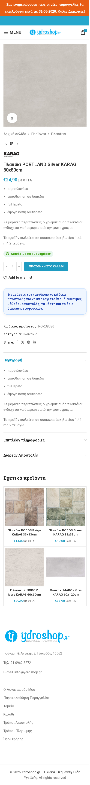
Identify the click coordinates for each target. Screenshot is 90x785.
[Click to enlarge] (12, 118)
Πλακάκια (58, 134)
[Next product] (17, 144)
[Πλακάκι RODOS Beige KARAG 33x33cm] (24, 507)
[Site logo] (45, 32)
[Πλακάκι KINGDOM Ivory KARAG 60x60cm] (24, 567)
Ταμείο (8, 706)
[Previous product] (6, 144)
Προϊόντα (38, 134)
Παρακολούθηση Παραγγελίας (26, 698)
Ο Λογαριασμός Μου (19, 690)
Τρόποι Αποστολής (18, 723)
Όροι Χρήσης (13, 739)
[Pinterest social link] (29, 342)
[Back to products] (12, 144)
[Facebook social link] (17, 342)
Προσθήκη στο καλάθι (46, 266)
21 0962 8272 (21, 663)
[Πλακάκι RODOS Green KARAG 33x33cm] (65, 507)
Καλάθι (8, 714)
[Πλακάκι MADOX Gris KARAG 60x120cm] (65, 567)
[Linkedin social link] (34, 342)
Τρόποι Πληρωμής (17, 731)
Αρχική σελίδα (14, 134)
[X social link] (23, 342)
